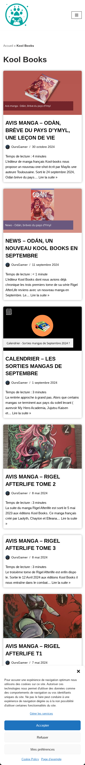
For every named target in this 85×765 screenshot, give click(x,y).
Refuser (42, 737)
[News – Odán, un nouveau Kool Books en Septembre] (42, 211)
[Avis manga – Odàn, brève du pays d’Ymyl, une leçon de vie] (42, 93)
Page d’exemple (51, 759)
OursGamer (19, 147)
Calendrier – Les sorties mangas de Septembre (33, 366)
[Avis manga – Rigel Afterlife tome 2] (42, 447)
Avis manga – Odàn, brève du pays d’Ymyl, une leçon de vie (37, 130)
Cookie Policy (30, 759)
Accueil (8, 45)
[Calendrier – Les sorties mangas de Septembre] (42, 329)
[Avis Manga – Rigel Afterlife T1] (42, 616)
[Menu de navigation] (76, 15)
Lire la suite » (48, 177)
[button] (78, 671)
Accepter (42, 725)
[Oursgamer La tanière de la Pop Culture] (16, 15)
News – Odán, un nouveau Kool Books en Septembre (41, 248)
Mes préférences (43, 749)
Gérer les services (41, 713)
